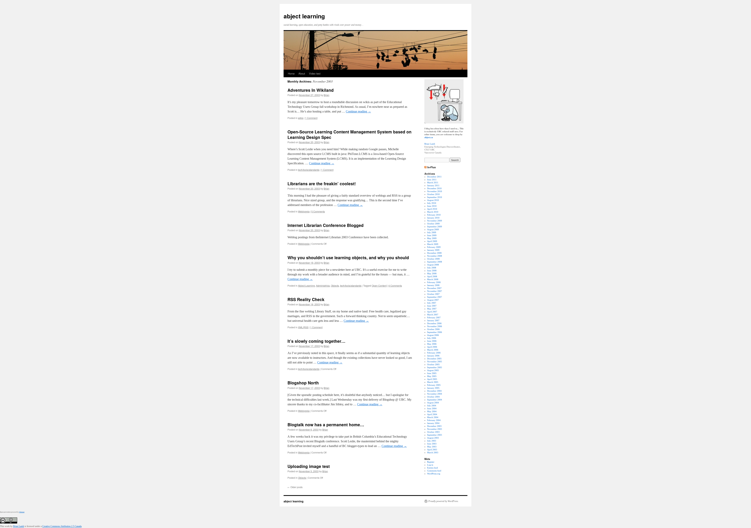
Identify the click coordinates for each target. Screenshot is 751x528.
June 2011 (432, 179)
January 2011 (433, 185)
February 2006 (434, 353)
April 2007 (432, 311)
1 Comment (311, 118)
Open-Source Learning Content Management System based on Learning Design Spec (349, 134)
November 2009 (434, 220)
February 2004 (434, 420)
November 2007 (434, 291)
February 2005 (434, 385)
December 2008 (434, 253)
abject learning (304, 16)
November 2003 (434, 429)
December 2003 (434, 426)
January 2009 (433, 250)
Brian (326, 95)
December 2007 (434, 288)
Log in (430, 465)
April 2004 (432, 414)
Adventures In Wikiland (310, 90)
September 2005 (434, 367)
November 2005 (434, 361)
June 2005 (432, 373)
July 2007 (431, 303)
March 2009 (432, 244)
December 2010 (434, 188)
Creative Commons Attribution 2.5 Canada (62, 526)
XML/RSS (303, 327)
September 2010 (434, 197)
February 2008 (434, 282)
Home (291, 73)
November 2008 (434, 256)
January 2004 (433, 423)
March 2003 (432, 452)
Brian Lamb (429, 144)
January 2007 (433, 320)
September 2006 (434, 332)
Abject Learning (306, 285)
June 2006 (432, 341)
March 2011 (432, 182)
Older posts (295, 487)
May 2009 (432, 238)
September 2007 (434, 297)
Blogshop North (303, 383)
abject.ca (428, 137)
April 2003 (432, 449)
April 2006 (432, 347)
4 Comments (395, 285)
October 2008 (433, 259)
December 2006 (434, 323)
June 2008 (432, 270)
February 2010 (434, 215)
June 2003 (432, 444)
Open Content (379, 285)
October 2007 (433, 294)
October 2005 (433, 364)
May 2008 (432, 273)
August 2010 (433, 200)
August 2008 (433, 265)
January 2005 (433, 388)
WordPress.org (433, 473)
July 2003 (431, 441)
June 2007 (432, 306)
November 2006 (434, 326)
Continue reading (358, 111)
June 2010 (432, 206)
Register (430, 462)
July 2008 (431, 267)
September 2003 (434, 435)
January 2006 (433, 355)
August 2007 (433, 300)
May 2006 (432, 344)
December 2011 (434, 176)
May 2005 (432, 376)
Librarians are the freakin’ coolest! (321, 183)
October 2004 (433, 397)
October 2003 (433, 432)
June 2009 (432, 235)
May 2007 (432, 309)
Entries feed (432, 468)
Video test (315, 73)
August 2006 (433, 335)
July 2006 (431, 338)
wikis (300, 118)
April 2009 (432, 241)
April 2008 (432, 276)
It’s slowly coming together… (316, 341)
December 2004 (434, 391)
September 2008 (434, 262)
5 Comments (318, 211)
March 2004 (432, 417)
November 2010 (434, 191)
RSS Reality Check (305, 299)
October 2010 (433, 194)
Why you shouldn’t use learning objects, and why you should (348, 257)
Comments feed (434, 471)
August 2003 (433, 438)
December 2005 (434, 358)
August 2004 (433, 402)
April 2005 (432, 379)
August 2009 (433, 229)
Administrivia (323, 285)
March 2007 (432, 314)
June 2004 (432, 408)
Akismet (21, 512)
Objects (335, 285)
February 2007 (434, 317)
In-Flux (431, 167)
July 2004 (431, 405)
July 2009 (431, 232)
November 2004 (434, 394)
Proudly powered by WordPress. (443, 501)
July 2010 (431, 203)
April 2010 (432, 209)
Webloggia (304, 211)
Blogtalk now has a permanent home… (325, 424)
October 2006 (433, 329)
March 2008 (432, 279)
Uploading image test (308, 466)
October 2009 (433, 223)
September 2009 (434, 226)
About (301, 73)
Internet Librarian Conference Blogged (325, 225)
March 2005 (432, 382)
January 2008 (433, 285)
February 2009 (434, 247)
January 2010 (433, 218)
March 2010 (432, 212)
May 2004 (432, 411)
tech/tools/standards (308, 169)
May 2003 (432, 446)
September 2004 (434, 399)
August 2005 (433, 370)
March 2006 (432, 350)
